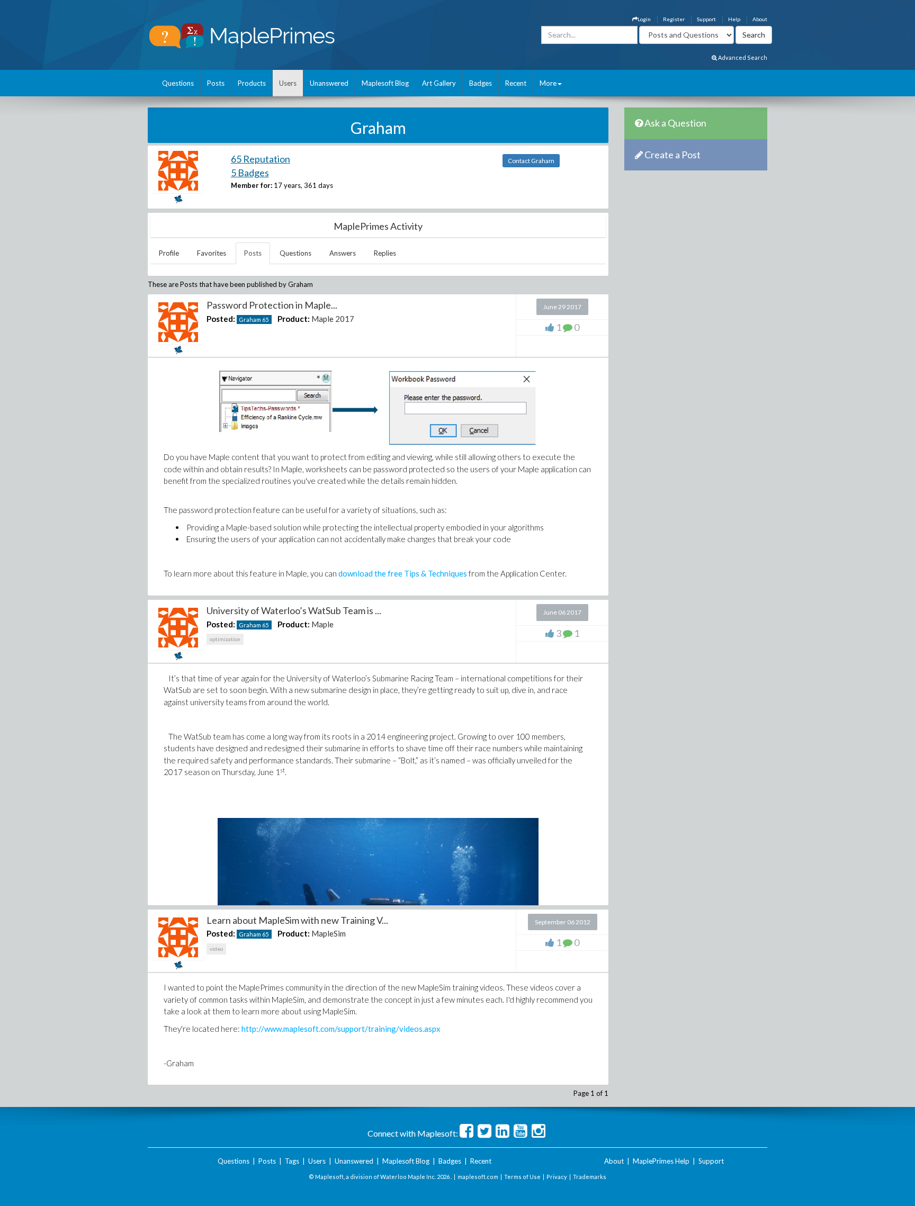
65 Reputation (260, 159)
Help (734, 19)
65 (265, 319)
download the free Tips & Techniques (402, 573)
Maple (322, 624)
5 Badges (250, 172)
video (216, 949)
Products (252, 83)
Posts (216, 83)
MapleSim (328, 933)
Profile (169, 253)
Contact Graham (531, 161)
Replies (385, 253)
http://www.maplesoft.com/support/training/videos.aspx (341, 1028)
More (548, 83)
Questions (178, 83)
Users (288, 83)
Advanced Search (742, 57)
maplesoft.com (477, 1176)
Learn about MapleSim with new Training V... (297, 920)
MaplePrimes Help (661, 1161)
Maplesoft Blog (385, 83)
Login (644, 19)
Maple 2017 (332, 318)
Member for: (251, 185)
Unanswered (329, 83)
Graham (250, 319)
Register (674, 19)
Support (706, 19)
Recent (515, 83)
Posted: (221, 318)
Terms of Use (522, 1176)
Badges (480, 83)
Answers (342, 253)
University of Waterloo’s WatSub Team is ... (294, 610)
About (759, 19)
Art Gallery (439, 83)
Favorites (211, 253)
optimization (225, 639)
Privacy (556, 1176)
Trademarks (589, 1176)
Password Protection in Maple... (272, 305)
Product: (293, 318)
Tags (292, 1161)
